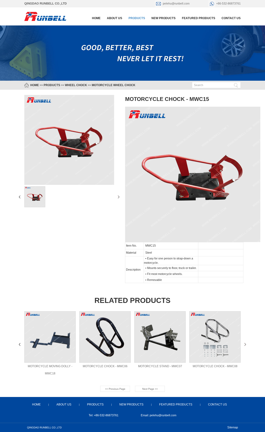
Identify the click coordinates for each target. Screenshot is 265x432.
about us (114, 18)
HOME (34, 85)
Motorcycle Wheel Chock (113, 85)
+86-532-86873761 (228, 3)
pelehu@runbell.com (176, 3)
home (36, 404)
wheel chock (76, 85)
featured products (198, 18)
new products (163, 18)
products (137, 18)
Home (96, 18)
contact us (231, 18)
